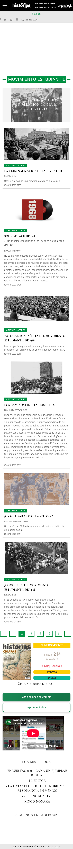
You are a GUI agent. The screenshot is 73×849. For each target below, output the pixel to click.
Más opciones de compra (36, 697)
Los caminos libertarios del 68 (29, 405)
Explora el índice (37, 707)
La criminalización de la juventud (33, 171)
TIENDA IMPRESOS (45, 4)
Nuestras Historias (15, 165)
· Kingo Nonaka (36, 801)
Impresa (52, 672)
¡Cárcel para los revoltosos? (28, 516)
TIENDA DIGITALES (45, 8)
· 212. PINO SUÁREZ (36, 796)
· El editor (36, 781)
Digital (52, 677)
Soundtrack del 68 (19, 236)
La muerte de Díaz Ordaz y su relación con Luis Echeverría (36, 104)
